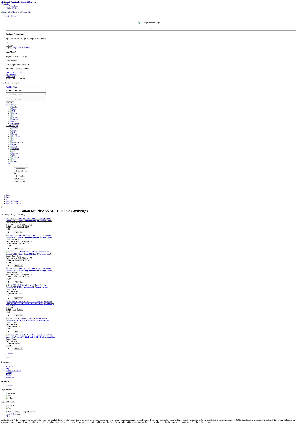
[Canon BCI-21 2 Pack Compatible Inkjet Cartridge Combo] (28, 219)
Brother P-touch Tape (21, 172)
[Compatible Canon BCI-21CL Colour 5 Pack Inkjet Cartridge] (29, 335)
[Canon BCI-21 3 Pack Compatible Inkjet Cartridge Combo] (28, 235)
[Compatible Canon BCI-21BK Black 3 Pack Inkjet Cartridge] (29, 302)
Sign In (8, 48)
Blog (7, 368)
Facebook (9, 386)
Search (17, 83)
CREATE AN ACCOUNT (16, 73)
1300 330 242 (12, 8)
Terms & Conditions (13, 414)
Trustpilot (5, 4)
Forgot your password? (21, 48)
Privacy (8, 416)
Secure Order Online (13, 371)
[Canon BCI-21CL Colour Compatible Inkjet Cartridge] (26, 318)
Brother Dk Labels (19, 177)
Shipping (9, 373)
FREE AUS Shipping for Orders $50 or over (18, 2)
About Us (9, 366)
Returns (8, 375)
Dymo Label (21, 181)
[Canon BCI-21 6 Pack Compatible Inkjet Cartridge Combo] (28, 268)
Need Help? (13, 6)
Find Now (9, 102)
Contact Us (10, 377)
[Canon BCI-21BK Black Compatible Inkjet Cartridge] (26, 285)
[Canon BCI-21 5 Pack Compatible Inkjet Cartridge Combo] (28, 252)
